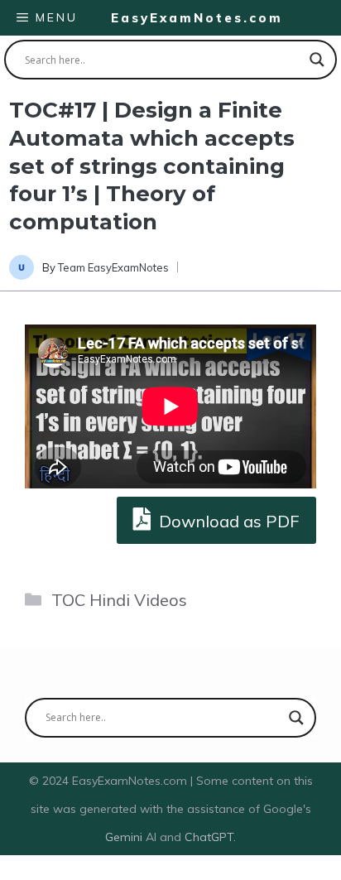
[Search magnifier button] (317, 59)
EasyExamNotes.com (197, 18)
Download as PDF (227, 521)
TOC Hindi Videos (119, 599)
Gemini (125, 837)
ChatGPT (209, 837)
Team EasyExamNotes (113, 267)
